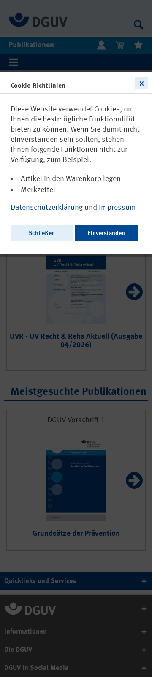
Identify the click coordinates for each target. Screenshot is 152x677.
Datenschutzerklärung (47, 207)
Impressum (117, 207)
